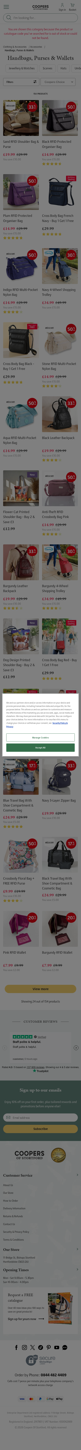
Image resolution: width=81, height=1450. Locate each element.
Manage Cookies (40, 737)
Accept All (40, 747)
